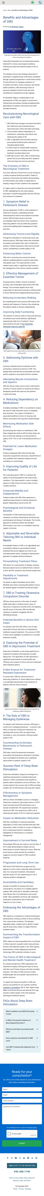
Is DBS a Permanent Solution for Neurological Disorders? (18, 1021)
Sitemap (28, 1189)
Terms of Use (33, 1127)
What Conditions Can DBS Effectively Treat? (20, 1012)
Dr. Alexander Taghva (17, 26)
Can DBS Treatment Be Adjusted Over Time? (20, 1048)
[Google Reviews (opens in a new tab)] (36, 1159)
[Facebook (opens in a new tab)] (7, 1159)
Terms (15, 1189)
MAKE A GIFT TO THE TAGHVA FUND (22, 1166)
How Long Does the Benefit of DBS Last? (19, 1039)
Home (5, 10)
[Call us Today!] (40, 2)
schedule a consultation (11, 987)
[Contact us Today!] (32, 2)
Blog (9, 10)
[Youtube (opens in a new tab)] (15, 1159)
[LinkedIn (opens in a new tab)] (24, 1159)
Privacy (21, 1189)
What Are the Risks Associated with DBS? (19, 1030)
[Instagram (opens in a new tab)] (11, 1159)
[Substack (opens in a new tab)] (28, 1159)
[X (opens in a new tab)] (19, 1159)
